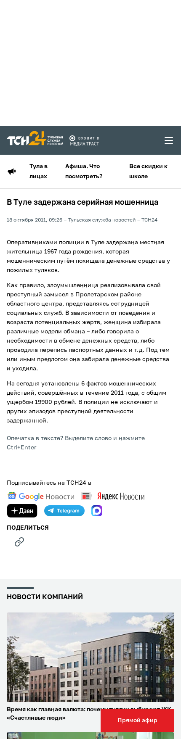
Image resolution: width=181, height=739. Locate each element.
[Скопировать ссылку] (19, 542)
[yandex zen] (22, 510)
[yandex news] (112, 496)
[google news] (41, 496)
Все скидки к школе (148, 171)
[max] (96, 510)
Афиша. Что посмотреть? (83, 171)
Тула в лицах (38, 171)
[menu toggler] (169, 140)
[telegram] (64, 510)
